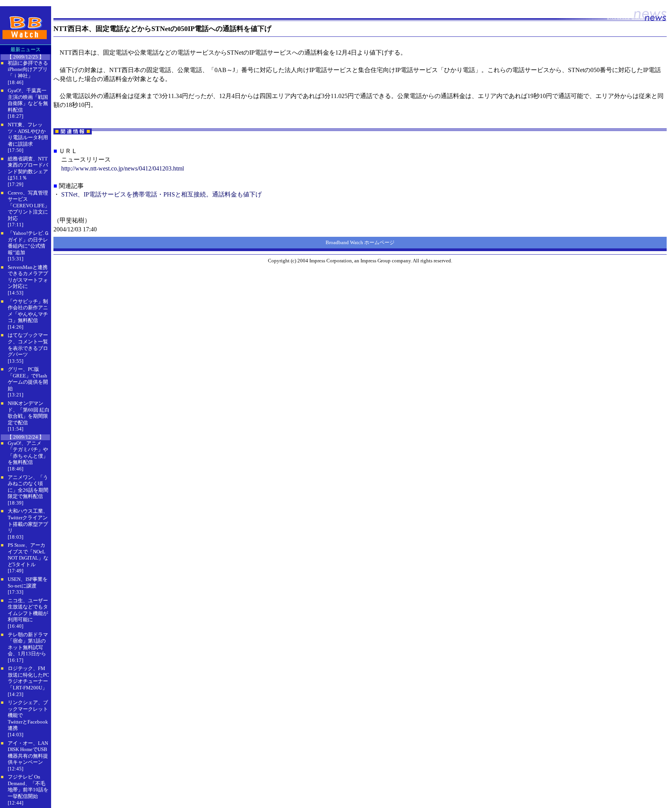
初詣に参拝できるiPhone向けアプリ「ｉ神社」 (28, 69)
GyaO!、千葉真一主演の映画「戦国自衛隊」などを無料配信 (28, 100)
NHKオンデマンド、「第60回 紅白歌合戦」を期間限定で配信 (29, 413)
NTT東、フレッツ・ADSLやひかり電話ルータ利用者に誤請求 (28, 134)
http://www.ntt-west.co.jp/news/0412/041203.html (122, 168)
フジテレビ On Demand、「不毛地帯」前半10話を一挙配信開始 (28, 786)
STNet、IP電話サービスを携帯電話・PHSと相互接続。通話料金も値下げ (161, 194)
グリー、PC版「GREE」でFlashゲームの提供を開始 (28, 378)
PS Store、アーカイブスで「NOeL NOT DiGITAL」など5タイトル (28, 554)
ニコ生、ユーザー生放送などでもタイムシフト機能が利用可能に (28, 610)
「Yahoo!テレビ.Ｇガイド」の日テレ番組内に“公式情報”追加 (28, 242)
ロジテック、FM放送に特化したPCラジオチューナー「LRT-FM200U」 (28, 678)
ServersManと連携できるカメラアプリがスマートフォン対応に (28, 276)
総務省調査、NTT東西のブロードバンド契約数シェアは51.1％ (28, 168)
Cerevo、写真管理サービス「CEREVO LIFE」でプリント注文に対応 (29, 205)
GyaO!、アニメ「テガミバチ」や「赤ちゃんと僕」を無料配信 (28, 452)
